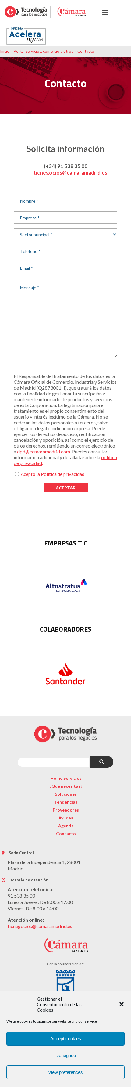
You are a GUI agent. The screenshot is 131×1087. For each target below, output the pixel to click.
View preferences (65, 1072)
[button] (122, 1004)
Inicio (4, 51)
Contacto (85, 51)
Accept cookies (65, 1038)
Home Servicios (66, 778)
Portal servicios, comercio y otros (43, 51)
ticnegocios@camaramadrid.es (70, 172)
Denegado (65, 1055)
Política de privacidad (62, 474)
